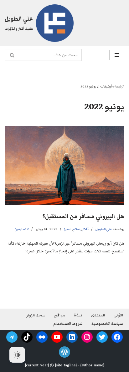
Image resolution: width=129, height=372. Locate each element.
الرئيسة (119, 86)
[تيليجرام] (12, 337)
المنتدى (98, 315)
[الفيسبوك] (117, 337)
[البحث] (12, 55)
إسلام (76, 229)
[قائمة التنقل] (117, 55)
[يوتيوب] (57, 337)
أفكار (85, 229)
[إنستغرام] (87, 337)
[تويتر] (102, 337)
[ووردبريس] (64, 352)
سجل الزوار (35, 315)
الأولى (118, 315)
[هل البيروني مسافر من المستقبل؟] (64, 166)
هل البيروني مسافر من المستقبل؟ (83, 216)
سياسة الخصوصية (107, 324)
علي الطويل (103, 229)
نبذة (78, 315)
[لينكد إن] (72, 337)
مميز (67, 229)
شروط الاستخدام (68, 324)
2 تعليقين (21, 229)
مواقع (59, 315)
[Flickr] (42, 337)
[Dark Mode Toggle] (17, 355)
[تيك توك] (27, 337)
